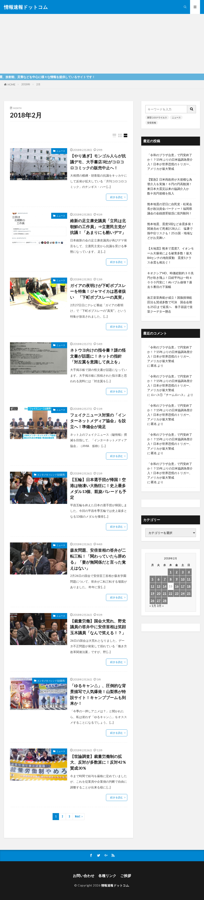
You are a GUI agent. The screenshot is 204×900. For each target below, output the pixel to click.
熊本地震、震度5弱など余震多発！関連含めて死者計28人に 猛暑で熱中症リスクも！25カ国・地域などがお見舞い (170, 230)
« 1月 (152, 605)
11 (188, 579)
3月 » (160, 605)
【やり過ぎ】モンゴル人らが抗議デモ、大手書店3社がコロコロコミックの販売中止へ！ (98, 161)
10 (182, 579)
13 (158, 586)
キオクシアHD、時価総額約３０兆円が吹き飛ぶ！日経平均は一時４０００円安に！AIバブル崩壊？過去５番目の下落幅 (170, 280)
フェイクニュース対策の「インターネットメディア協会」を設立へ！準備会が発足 (98, 420)
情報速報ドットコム (26, 7)
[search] (191, 109)
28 (164, 600)
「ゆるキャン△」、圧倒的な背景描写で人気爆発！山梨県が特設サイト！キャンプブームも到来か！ (98, 694)
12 (152, 586)
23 (176, 593)
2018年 (25, 84)
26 (152, 600)
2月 (38, 84)
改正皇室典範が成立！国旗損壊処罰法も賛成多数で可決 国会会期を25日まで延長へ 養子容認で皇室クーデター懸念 (170, 304)
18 (188, 586)
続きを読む (116, 197)
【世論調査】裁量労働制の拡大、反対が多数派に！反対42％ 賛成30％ (98, 762)
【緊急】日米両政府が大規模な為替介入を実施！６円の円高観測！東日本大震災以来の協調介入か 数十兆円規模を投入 (169, 186)
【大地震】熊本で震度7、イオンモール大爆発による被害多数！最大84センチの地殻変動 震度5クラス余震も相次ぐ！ (170, 255)
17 (182, 586)
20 (158, 593)
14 (164, 586)
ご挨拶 (125, 876)
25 (188, 593)
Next (77, 816)
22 (170, 593)
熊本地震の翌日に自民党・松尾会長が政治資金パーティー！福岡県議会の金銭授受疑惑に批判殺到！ (169, 208)
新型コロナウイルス (157, 117)
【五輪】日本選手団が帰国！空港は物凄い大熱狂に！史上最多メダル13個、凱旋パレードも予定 (98, 488)
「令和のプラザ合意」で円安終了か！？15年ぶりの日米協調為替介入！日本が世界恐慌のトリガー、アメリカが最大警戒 (170, 161)
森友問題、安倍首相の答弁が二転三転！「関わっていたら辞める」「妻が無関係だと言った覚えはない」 (98, 559)
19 (152, 593)
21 (164, 593)
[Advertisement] (102, 44)
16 (176, 586)
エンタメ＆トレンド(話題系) (51, 474)
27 (158, 600)
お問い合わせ (83, 876)
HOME (11, 84)
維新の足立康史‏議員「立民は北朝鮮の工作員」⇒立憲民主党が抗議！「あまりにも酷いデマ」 (98, 226)
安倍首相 (151, 122)
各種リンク (107, 876)
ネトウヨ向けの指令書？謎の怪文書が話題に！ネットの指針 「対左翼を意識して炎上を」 (98, 356)
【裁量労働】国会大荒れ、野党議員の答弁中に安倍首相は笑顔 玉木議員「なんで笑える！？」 (98, 626)
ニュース (60, 151)
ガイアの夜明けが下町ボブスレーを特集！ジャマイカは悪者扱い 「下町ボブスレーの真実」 (98, 291)
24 (182, 593)
